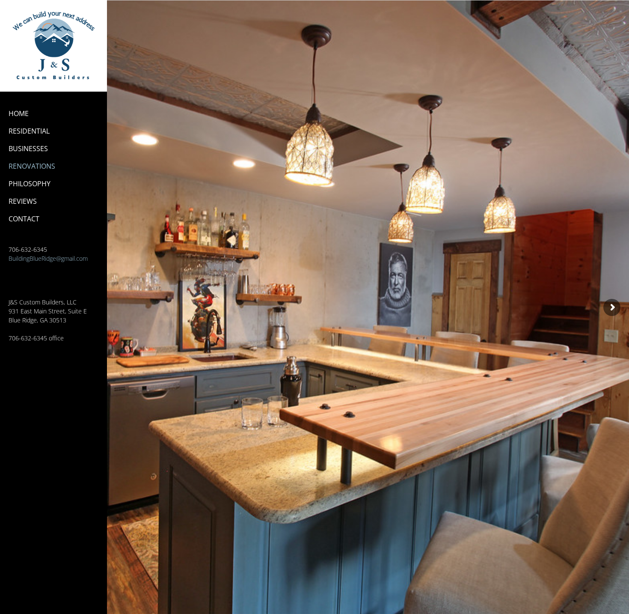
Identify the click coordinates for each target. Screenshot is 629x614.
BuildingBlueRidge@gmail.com (48, 258)
